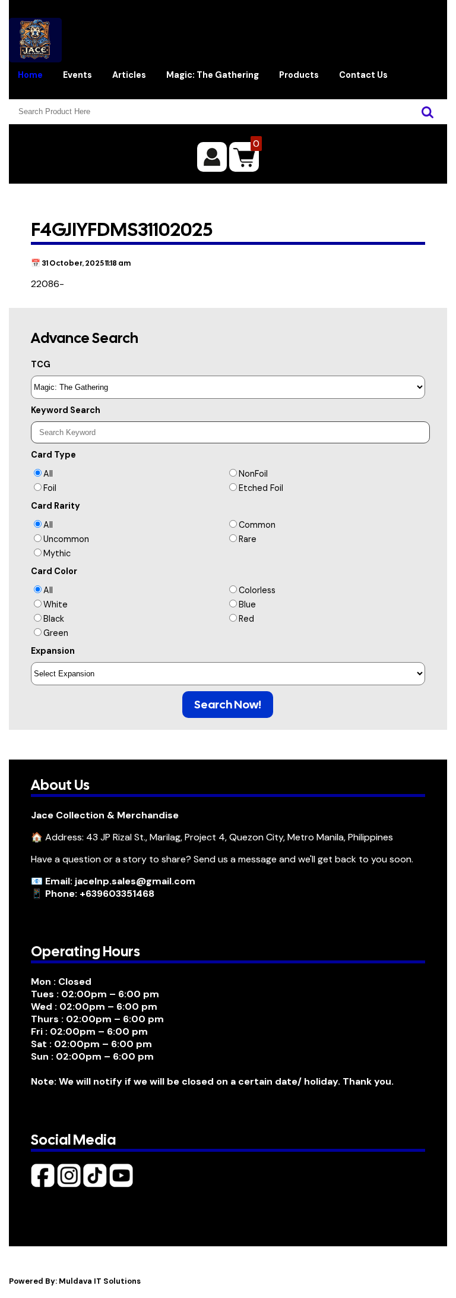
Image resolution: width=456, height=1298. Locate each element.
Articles (129, 75)
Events (77, 75)
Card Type (53, 454)
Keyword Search (65, 410)
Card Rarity (55, 505)
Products (299, 75)
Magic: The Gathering (212, 75)
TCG (40, 364)
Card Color (54, 571)
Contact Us (363, 75)
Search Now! (227, 704)
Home (30, 75)
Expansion (53, 650)
